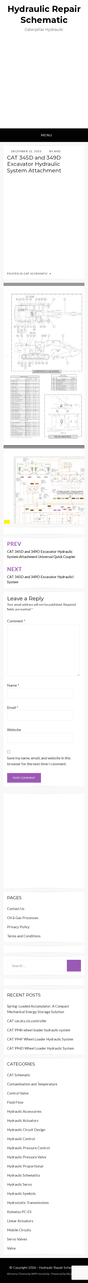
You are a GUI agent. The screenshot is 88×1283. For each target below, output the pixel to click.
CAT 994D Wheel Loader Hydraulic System (40, 1048)
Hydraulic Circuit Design (26, 1129)
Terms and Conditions (24, 936)
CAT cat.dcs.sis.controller (27, 1021)
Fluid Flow (15, 1102)
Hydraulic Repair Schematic (59, 1267)
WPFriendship (40, 1274)
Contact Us (15, 908)
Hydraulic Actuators (22, 1120)
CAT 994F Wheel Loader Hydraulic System (40, 1039)
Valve (11, 1248)
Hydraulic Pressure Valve (26, 1157)
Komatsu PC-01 (19, 1212)
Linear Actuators (20, 1221)
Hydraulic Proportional (25, 1166)
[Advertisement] (44, 82)
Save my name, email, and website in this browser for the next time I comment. (39, 761)
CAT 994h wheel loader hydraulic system (38, 1030)
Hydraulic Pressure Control (28, 1148)
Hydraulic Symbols (21, 1193)
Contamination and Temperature (32, 1084)
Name (13, 685)
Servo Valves (17, 1239)
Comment (16, 621)
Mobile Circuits (19, 1230)
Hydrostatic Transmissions (28, 1202)
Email (12, 707)
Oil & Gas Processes (22, 918)
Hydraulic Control (21, 1139)
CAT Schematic (36, 273)
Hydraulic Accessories (24, 1111)
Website (14, 729)
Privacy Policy (18, 927)
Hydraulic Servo (19, 1184)
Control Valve (18, 1093)
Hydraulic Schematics (23, 1175)
